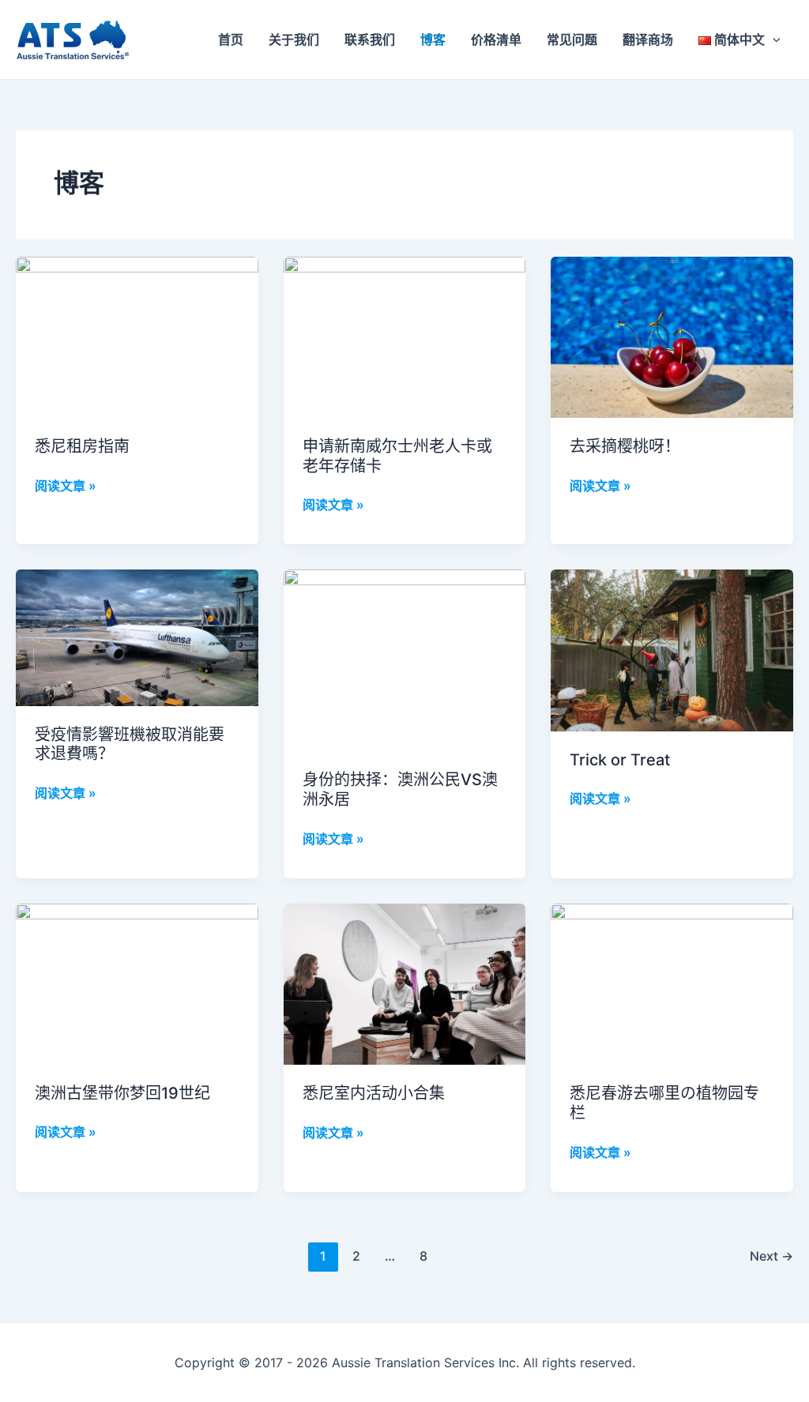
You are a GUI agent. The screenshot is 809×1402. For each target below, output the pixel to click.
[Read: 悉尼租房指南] (137, 336)
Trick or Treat (620, 759)
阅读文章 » (65, 484)
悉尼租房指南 (82, 446)
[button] (773, 39)
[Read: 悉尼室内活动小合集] (405, 982)
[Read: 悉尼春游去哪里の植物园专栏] (672, 982)
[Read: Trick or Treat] (672, 649)
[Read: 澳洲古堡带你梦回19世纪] (137, 982)
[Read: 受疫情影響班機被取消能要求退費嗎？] (137, 637)
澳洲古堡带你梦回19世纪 (122, 1093)
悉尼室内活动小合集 (374, 1093)
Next (771, 1256)
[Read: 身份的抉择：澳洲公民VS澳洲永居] (405, 659)
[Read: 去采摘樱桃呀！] (672, 336)
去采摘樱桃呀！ (625, 446)
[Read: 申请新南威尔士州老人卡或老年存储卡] (405, 336)
